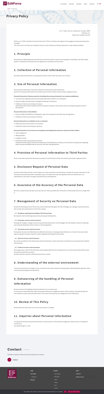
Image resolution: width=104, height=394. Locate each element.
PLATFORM (63, 4)
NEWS (85, 4)
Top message (57, 374)
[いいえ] (102, 391)
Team (55, 385)
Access (56, 388)
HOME (31, 371)
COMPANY (79, 4)
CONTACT (92, 4)
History (56, 382)
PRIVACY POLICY (80, 377)
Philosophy (56, 376)
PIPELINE (71, 4)
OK (65, 391)
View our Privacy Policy (74, 391)
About (55, 379)
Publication (33, 377)
